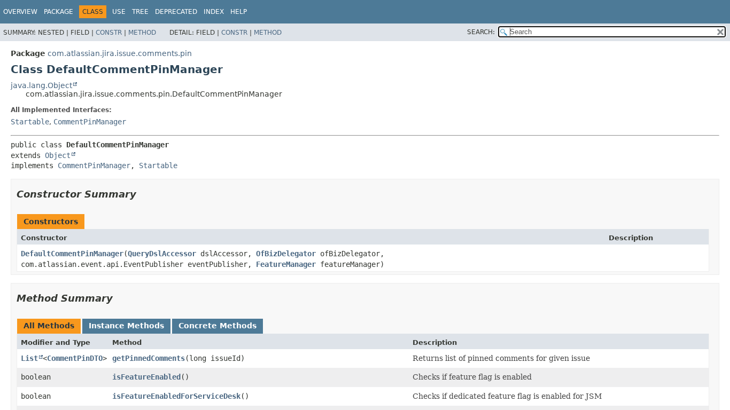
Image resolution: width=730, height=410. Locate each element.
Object (58, 155)
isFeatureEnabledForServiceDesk (176, 396)
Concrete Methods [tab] (217, 325)
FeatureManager (286, 264)
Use (119, 11)
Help (238, 11)
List (29, 358)
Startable (30, 121)
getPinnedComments (148, 358)
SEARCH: (481, 32)
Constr (109, 32)
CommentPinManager (89, 121)
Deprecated (176, 11)
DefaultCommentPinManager (72, 253)
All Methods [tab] (49, 325)
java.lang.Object (41, 85)
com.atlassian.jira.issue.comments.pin (120, 53)
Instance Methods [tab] (126, 325)
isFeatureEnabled (146, 377)
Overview (20, 11)
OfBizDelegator (286, 253)
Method (142, 32)
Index (214, 11)
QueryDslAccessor (162, 253)
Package (58, 11)
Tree (140, 11)
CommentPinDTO (75, 358)
